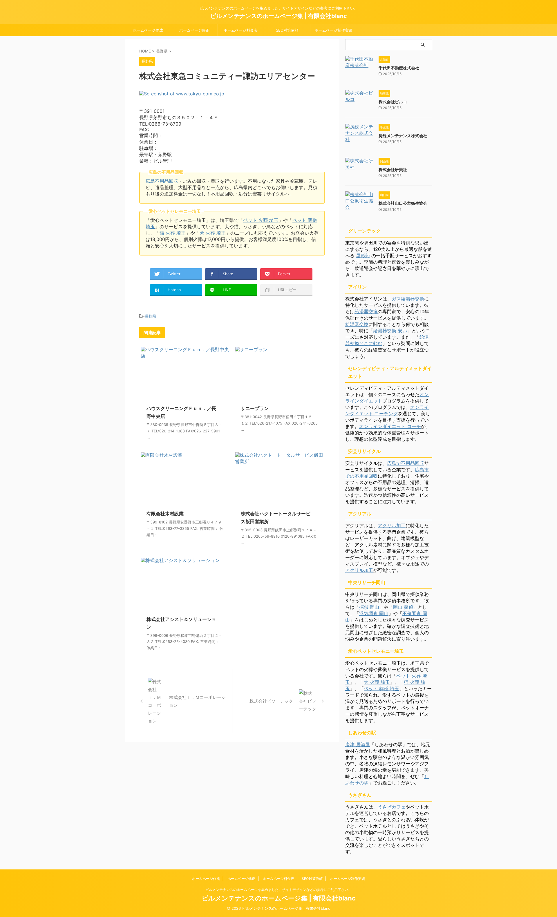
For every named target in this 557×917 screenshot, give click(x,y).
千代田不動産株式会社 (399, 67)
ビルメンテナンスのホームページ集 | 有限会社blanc (278, 15)
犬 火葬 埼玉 (213, 233)
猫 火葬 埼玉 (173, 233)
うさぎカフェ (392, 807)
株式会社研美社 (393, 169)
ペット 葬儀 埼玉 (381, 688)
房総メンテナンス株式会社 (403, 135)
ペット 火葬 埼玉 (260, 220)
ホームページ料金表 (241, 30)
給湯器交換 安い (390, 331)
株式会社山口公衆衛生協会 (403, 203)
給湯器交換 (366, 311)
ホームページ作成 (148, 30)
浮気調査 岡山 (373, 613)
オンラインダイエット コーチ (390, 426)
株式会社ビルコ (393, 101)
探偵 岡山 (369, 607)
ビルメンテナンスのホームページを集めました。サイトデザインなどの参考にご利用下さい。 (278, 889)
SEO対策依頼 (287, 30)
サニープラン (255, 408)
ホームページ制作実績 (333, 30)
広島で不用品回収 (405, 463)
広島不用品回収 (162, 181)
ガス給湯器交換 (408, 299)
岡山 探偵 (403, 607)
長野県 (150, 316)
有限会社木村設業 (165, 514)
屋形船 (363, 255)
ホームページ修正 (194, 30)
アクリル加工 (392, 525)
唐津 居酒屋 (357, 744)
